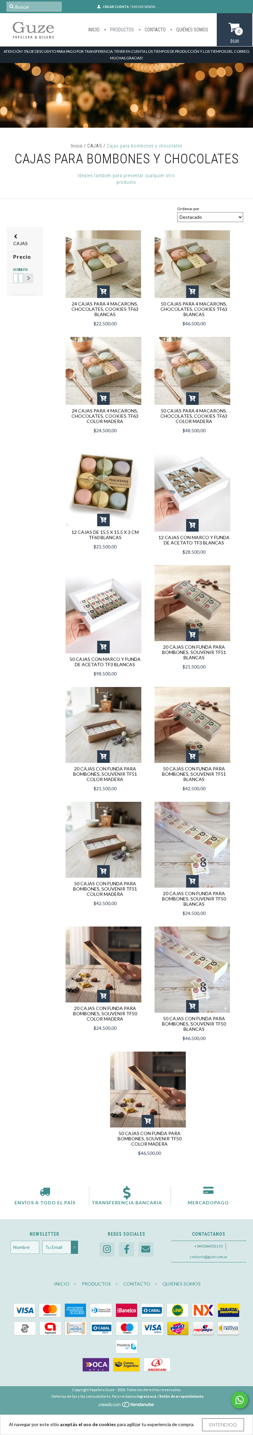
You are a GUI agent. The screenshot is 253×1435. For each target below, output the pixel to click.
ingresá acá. (147, 1396)
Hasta (19, 270)
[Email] (146, 1249)
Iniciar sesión (143, 7)
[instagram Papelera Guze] (107, 1249)
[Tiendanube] (126, 1406)
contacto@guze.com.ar (209, 1257)
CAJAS (94, 145)
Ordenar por (188, 208)
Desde (14, 270)
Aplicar (28, 278)
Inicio (93, 29)
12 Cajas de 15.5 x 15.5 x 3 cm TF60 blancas (105, 534)
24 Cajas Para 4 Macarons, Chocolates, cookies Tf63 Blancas (104, 309)
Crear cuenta (116, 7)
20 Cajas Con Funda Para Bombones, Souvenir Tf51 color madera (105, 774)
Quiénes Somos (191, 29)
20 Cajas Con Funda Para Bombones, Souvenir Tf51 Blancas (194, 652)
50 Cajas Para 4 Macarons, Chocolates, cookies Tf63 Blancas (193, 309)
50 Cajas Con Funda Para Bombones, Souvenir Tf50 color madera (150, 1138)
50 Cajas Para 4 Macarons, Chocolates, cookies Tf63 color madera (193, 416)
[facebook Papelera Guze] (126, 1249)
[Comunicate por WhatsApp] (239, 1400)
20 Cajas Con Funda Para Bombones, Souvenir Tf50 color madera (105, 1013)
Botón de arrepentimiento (181, 1396)
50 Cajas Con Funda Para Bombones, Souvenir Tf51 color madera (105, 889)
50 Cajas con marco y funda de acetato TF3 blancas (105, 661)
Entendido (223, 1424)
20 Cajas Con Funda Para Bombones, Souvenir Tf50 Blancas (194, 899)
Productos (121, 29)
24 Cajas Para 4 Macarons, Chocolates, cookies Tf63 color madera (104, 416)
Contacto (155, 29)
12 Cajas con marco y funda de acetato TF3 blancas (194, 540)
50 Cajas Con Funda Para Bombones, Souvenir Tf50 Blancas (194, 1024)
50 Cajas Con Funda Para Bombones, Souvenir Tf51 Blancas (194, 774)
